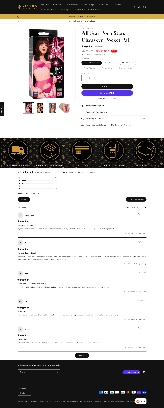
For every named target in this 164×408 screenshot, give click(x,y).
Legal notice (130, 401)
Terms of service (86, 401)
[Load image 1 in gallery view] (28, 108)
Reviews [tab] (23, 193)
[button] (46, 4)
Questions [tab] (35, 193)
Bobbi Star (108, 68)
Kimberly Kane (126, 68)
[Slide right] (73, 108)
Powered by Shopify (44, 401)
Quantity (85, 73)
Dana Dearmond (91, 63)
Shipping (85, 54)
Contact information (116, 401)
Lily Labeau (112, 63)
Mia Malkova (128, 63)
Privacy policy (72, 401)
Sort (128, 207)
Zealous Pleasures (30, 401)
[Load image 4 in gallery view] (64, 108)
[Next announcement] (107, 16)
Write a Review (138, 200)
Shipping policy (100, 401)
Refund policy (60, 401)
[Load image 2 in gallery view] (40, 108)
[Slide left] (20, 108)
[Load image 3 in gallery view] (52, 108)
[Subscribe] (57, 372)
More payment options (107, 98)
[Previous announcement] (56, 16)
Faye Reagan (91, 68)
